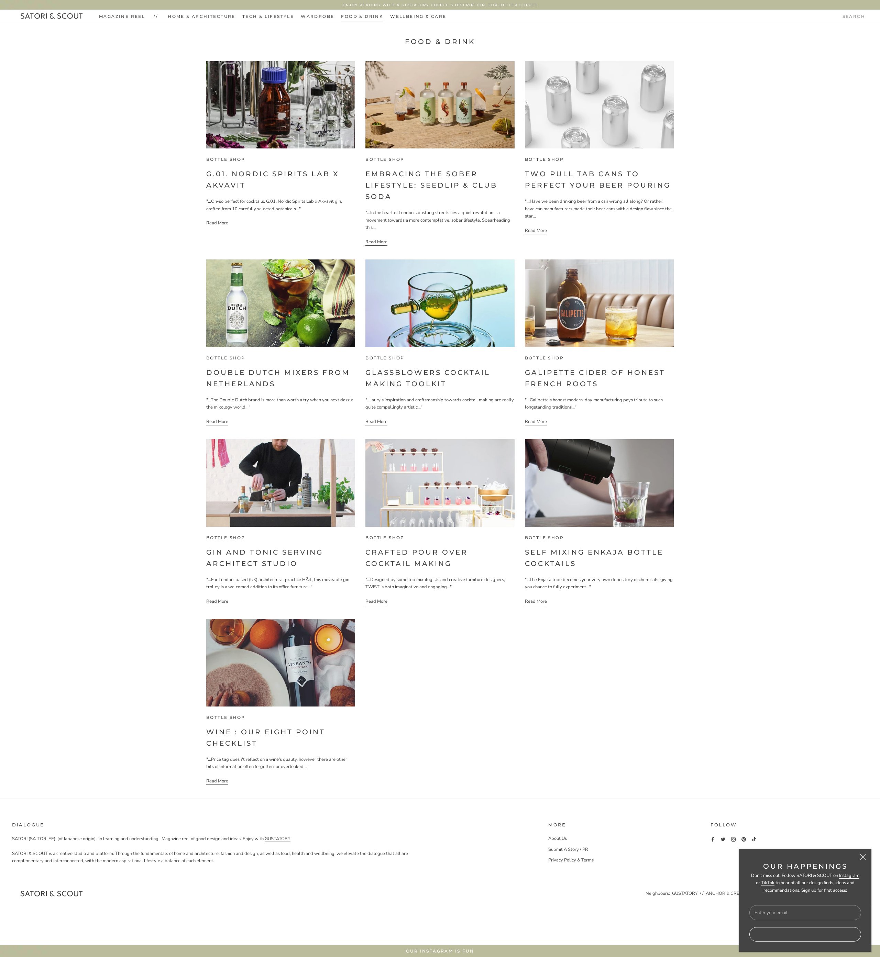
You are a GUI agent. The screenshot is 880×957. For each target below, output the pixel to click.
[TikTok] (754, 839)
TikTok (767, 883)
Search (854, 16)
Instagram (849, 875)
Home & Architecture (201, 16)
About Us (557, 838)
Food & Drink (362, 16)
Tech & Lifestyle (268, 16)
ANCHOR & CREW (725, 893)
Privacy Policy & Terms (571, 860)
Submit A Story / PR (568, 849)
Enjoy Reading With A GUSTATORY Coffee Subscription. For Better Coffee (440, 5)
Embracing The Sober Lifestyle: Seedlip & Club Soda (431, 185)
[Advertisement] (440, 924)
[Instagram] (733, 839)
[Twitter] (723, 839)
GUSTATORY (277, 839)
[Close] (863, 857)
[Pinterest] (743, 839)
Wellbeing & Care (418, 16)
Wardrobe (317, 16)
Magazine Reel (122, 16)
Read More (217, 223)
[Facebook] (713, 839)
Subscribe (805, 934)
